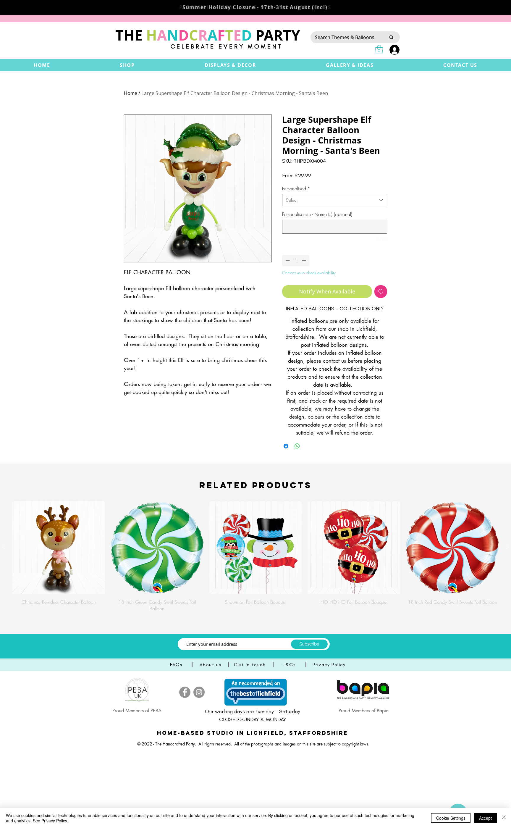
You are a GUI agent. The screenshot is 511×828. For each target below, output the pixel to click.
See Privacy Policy (50, 821)
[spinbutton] (296, 260)
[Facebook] (184, 692)
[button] (127, 65)
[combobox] (334, 200)
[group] (255, 556)
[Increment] (304, 260)
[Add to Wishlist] (380, 291)
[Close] (503, 818)
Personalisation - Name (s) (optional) (317, 214)
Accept (485, 818)
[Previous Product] (3, 547)
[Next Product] (507, 547)
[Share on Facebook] (286, 446)
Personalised (296, 188)
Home (130, 93)
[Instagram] (199, 692)
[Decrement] (287, 260)
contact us (334, 360)
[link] (379, 49)
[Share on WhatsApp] (297, 446)
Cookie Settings (450, 818)
